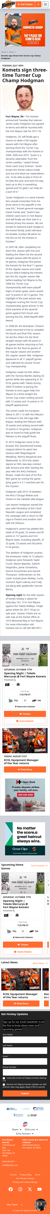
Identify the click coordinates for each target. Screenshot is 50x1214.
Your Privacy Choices (25, 1178)
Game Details (26, 721)
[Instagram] (20, 1189)
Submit (25, 1093)
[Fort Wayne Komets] (8, 4)
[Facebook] (10, 1189)
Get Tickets (27, 4)
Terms (37, 1174)
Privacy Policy (26, 1174)
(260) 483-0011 (8, 1161)
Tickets (26, 713)
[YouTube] (39, 1189)
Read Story (26, 769)
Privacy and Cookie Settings (25, 1182)
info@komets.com (10, 1165)
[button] (25, 1204)
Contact (13, 1174)
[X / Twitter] (30, 1189)
